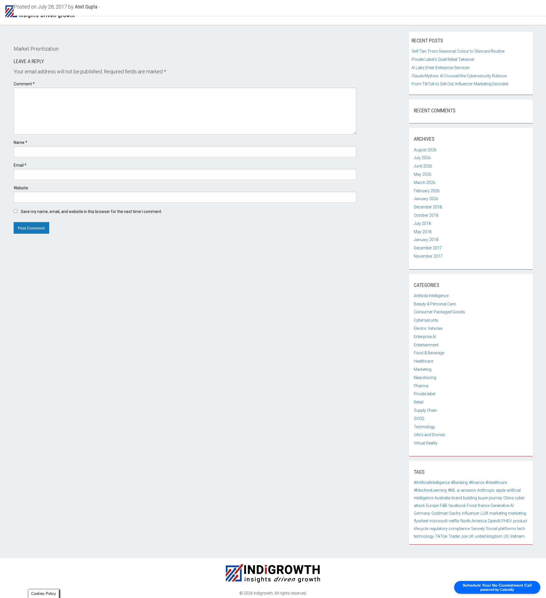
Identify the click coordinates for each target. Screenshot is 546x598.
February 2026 (427, 191)
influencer (470, 513)
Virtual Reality (426, 443)
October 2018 (426, 215)
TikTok (441, 536)
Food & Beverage (429, 353)
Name (20, 142)
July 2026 (422, 158)
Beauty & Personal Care (435, 304)
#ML (452, 490)
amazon (468, 490)
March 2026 (424, 182)
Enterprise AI (425, 336)
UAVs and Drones (429, 435)
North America (473, 521)
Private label (424, 394)
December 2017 (428, 248)
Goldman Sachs (446, 513)
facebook (457, 505)
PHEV (507, 521)
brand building (464, 498)
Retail (418, 402)
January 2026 (426, 198)
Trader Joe (458, 536)
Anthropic (486, 490)
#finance (476, 482)
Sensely (478, 528)
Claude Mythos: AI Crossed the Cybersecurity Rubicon (459, 76)
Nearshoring (425, 377)
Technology (424, 427)
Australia (442, 498)
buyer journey (490, 498)
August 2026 (425, 150)
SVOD (419, 418)
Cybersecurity (426, 320)
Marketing (422, 369)
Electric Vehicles (428, 328)
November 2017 (428, 256)
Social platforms (501, 528)
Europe (432, 505)
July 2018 (422, 223)
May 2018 (422, 231)
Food (472, 505)
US (506, 536)
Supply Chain (425, 410)
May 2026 (422, 174)
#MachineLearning (430, 490)
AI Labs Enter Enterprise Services (440, 67)
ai (458, 490)
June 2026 (423, 166)
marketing (498, 513)
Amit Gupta (86, 7)
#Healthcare (496, 482)
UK (471, 536)
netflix (454, 521)
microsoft (438, 521)
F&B (443, 505)
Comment (24, 84)
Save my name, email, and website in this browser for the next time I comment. (91, 211)
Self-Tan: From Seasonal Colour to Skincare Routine (457, 51)
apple (501, 490)
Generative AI (502, 505)
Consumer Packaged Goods (439, 312)
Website (21, 188)
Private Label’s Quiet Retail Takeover (443, 59)
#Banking (459, 482)
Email (20, 165)
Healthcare (423, 361)
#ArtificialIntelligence (432, 482)
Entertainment (426, 345)
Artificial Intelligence (431, 295)
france (483, 505)
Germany (422, 513)
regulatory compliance (449, 528)
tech (521, 528)
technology (424, 536)
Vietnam (517, 536)
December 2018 (428, 207)
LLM (484, 513)
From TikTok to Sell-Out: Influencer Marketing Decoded (459, 84)
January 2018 (426, 239)
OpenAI (494, 521)
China (508, 498)
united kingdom (488, 536)
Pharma (421, 386)
